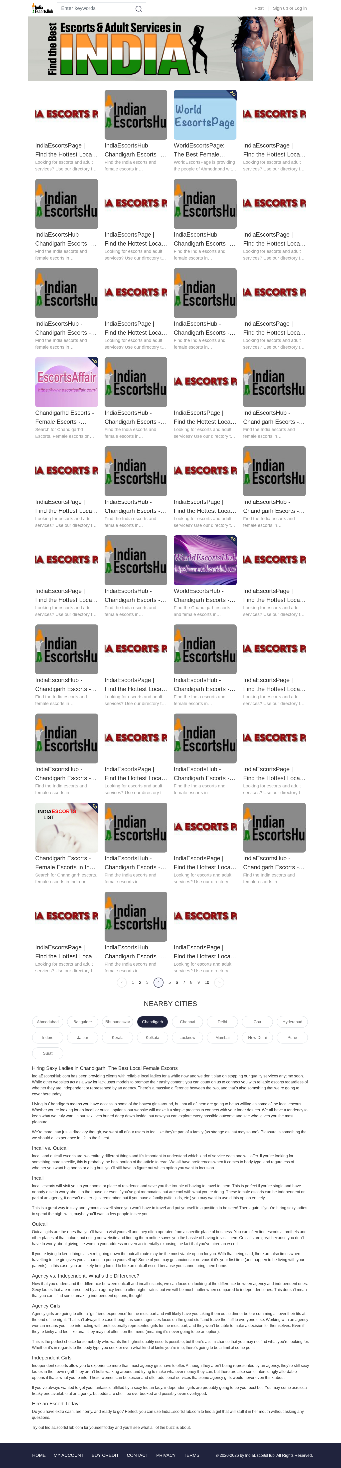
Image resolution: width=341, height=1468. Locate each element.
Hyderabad (292, 1022)
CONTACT (137, 1455)
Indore (47, 1037)
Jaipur (82, 1037)
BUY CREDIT (105, 1455)
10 (207, 982)
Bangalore (82, 1022)
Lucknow (187, 1037)
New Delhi (257, 1037)
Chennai (187, 1022)
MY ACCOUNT (69, 1455)
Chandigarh (152, 1022)
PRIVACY (166, 1455)
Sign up (280, 8)
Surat (47, 1053)
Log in (301, 8)
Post (259, 8)
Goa (257, 1022)
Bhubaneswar (117, 1022)
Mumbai (222, 1037)
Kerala (118, 1037)
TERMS (191, 1455)
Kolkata (152, 1037)
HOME (39, 1455)
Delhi (222, 1022)
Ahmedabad (48, 1022)
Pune (292, 1037)
